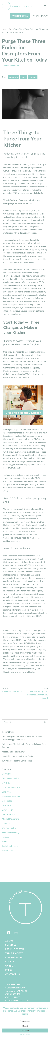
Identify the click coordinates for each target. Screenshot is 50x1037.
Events (9, 961)
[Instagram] (16, 932)
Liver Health (7, 810)
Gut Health (7, 801)
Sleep (4, 841)
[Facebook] (8, 932)
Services (10, 945)
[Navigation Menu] (45, 6)
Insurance (6, 805)
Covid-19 (6, 783)
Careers (10, 966)
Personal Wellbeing (10, 832)
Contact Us (12, 974)
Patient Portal (15, 949)
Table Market (14, 953)
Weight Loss (7, 850)
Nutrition (6, 823)
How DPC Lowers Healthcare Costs (17, 756)
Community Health (10, 778)
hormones (13, 77)
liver (24, 77)
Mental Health (8, 814)
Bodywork (6, 774)
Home (4, 29)
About (9, 941)
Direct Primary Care (11, 787)
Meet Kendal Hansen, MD (13, 751)
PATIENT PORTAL (20, 16)
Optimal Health (9, 828)
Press (8, 970)
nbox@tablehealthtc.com (17, 1000)
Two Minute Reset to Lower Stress (17, 761)
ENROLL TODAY (40, 16)
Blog (10, 29)
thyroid (33, 77)
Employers (6, 792)
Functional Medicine (10, 66)
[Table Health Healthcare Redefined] (17, 6)
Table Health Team (10, 846)
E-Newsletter (14, 957)
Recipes (5, 837)
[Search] (45, 722)
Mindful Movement (10, 819)
